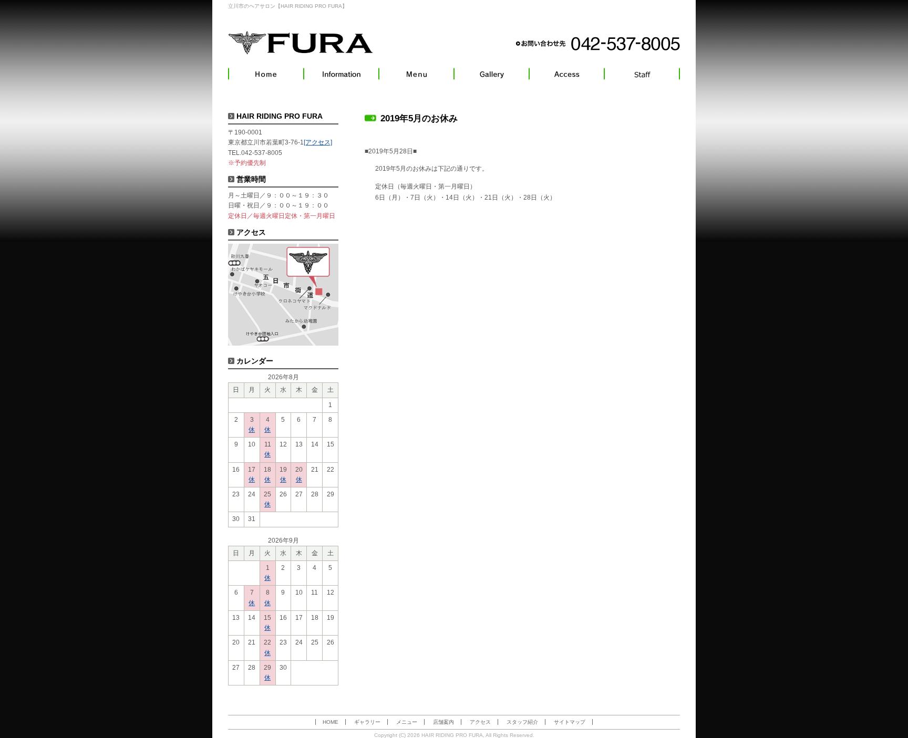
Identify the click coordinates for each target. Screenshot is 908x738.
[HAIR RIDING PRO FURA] (301, 42)
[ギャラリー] (491, 74)
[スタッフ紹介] (642, 74)
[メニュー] (416, 74)
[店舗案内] (341, 74)
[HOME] (266, 74)
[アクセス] (566, 74)
